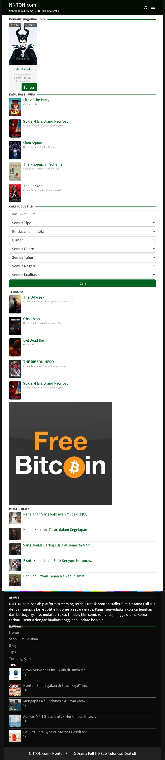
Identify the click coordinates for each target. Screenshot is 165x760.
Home (14, 632)
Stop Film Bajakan (23, 639)
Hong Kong (59, 190)
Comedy (27, 104)
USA (28, 80)
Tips (12, 652)
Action (16, 74)
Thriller (43, 147)
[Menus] (153, 7)
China (49, 190)
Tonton (29, 87)
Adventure (26, 74)
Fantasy (27, 77)
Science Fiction (50, 125)
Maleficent (22, 69)
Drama (46, 366)
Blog (12, 645)
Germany (50, 168)
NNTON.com (22, 4)
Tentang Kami (20, 658)
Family (18, 77)
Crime (34, 190)
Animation (36, 366)
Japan (64, 366)
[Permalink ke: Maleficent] (23, 43)
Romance (20, 80)
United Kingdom (60, 301)
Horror (26, 147)
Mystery (34, 147)
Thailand (52, 147)
